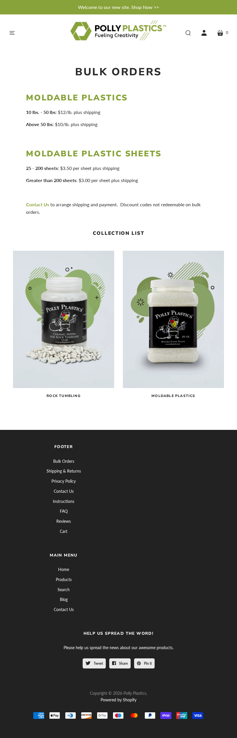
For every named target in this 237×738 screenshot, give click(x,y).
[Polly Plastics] (118, 32)
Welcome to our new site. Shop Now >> (118, 7)
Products (64, 579)
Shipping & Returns (64, 471)
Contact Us (37, 204)
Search (64, 589)
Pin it (147, 663)
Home (63, 569)
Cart (63, 531)
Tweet (98, 663)
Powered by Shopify (118, 699)
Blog (64, 599)
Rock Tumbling (64, 396)
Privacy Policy (63, 481)
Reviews (63, 521)
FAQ (64, 511)
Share (123, 663)
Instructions (63, 501)
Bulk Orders (63, 461)
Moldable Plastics (77, 97)
